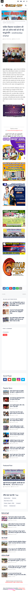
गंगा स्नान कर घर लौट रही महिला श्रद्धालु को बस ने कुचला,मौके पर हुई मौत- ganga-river (17, 559)
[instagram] (26, 1)
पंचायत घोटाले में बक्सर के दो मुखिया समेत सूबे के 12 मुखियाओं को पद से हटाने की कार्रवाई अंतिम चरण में (17, 391)
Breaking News (7, 498)
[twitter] (24, 1)
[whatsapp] (14, 379)
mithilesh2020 (9, 582)
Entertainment (12, 505)
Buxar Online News (8, 39)
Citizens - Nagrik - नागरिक (9, 503)
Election (5, 505)
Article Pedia (19, 582)
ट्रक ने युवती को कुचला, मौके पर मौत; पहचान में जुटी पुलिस (17, 405)
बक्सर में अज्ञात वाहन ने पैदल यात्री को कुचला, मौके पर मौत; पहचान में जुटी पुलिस (17, 455)
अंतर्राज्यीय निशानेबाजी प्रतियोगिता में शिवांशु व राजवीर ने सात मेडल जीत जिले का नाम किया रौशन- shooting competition (17, 542)
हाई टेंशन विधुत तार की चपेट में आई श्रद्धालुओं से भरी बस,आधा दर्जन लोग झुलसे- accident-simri (17, 567)
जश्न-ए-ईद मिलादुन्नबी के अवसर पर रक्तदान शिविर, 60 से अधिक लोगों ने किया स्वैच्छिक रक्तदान (17, 304)
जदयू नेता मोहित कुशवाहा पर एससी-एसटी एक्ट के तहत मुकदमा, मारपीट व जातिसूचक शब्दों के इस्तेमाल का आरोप (17, 427)
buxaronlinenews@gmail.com (14, 130)
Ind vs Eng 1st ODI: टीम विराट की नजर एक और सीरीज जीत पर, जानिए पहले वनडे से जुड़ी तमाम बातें (17, 549)
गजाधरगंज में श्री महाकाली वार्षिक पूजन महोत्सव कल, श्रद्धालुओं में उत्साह (16, 311)
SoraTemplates (11, 589)
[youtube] (21, 1)
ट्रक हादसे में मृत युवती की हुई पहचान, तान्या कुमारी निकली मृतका (17, 398)
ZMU (14, 582)
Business (14, 498)
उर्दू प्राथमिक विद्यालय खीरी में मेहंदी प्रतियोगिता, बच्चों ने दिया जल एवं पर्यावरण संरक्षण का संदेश (17, 319)
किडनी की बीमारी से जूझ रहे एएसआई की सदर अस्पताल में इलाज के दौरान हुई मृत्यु (17, 434)
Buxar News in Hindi (8, 500)
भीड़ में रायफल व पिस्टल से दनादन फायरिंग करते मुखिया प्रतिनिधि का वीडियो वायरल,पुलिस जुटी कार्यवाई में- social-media (17, 517)
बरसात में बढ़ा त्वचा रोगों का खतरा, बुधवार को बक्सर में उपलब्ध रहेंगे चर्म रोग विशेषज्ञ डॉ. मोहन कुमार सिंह (17, 412)
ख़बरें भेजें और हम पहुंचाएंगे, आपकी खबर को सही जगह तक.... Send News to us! (13, 484)
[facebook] (18, 1)
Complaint (18, 503)
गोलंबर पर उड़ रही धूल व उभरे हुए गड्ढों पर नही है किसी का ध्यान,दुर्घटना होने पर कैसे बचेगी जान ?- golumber (17, 531)
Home (4, 21)
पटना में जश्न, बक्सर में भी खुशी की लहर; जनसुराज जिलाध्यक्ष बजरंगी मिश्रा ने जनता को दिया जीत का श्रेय (17, 419)
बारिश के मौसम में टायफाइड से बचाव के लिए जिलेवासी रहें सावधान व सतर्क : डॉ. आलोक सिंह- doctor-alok (16, 524)
